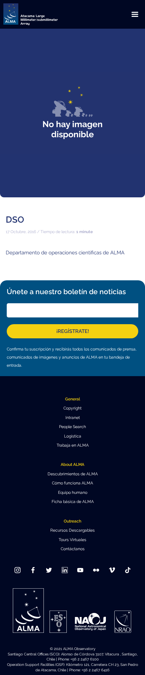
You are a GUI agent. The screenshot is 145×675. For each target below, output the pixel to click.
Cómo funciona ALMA (72, 483)
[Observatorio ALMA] (38, 14)
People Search (72, 426)
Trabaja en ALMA (73, 445)
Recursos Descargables (72, 530)
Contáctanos (73, 548)
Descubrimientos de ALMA (73, 474)
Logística (72, 436)
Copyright (72, 408)
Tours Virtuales (72, 539)
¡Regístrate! (72, 331)
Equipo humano (72, 492)
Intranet (72, 417)
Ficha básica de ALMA (73, 501)
